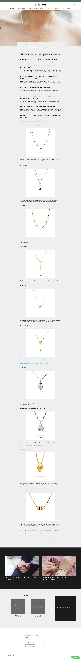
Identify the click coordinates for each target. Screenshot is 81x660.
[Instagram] (30, 646)
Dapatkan (49, 8)
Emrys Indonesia (23, 119)
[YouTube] (33, 646)
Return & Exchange (52, 637)
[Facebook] (25, 646)
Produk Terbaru (33, 8)
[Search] (74, 5)
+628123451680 (31, 640)
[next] (51, 608)
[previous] (4, 608)
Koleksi (42, 8)
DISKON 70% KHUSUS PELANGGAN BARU (40, 1)
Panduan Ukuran (59, 8)
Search (50, 635)
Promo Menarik (22, 8)
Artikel (68, 8)
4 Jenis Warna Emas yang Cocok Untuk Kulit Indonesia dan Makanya (36, 363)
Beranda (12, 8)
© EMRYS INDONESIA (9, 655)
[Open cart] (77, 5)
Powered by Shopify (8, 656)
